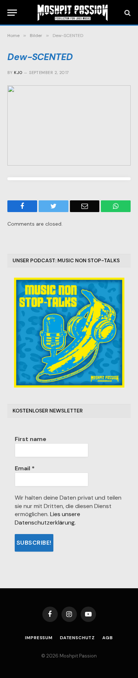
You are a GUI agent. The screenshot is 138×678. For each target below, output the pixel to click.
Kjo (18, 72)
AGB (107, 638)
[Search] (127, 12)
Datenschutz (77, 638)
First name (30, 439)
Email (25, 468)
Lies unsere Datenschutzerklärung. (47, 518)
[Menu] (12, 12)
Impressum (39, 638)
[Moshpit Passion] (72, 13)
